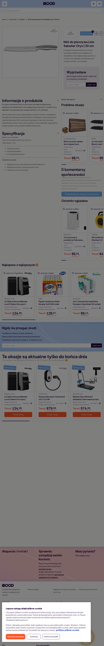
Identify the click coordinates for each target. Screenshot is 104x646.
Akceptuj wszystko (15, 636)
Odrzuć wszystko (51, 636)
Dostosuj (34, 636)
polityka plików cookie (67, 630)
